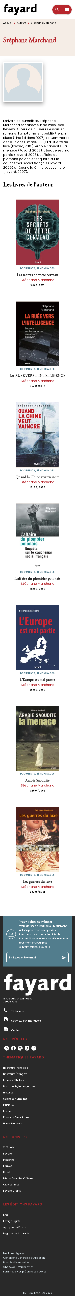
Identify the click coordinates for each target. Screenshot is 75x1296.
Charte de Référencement (18, 1267)
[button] (37, 1068)
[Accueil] (20, 9)
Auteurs (21, 23)
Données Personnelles (16, 1262)
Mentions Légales (13, 1253)
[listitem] (6, 1048)
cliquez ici (44, 947)
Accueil (7, 23)
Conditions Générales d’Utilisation (24, 1257)
